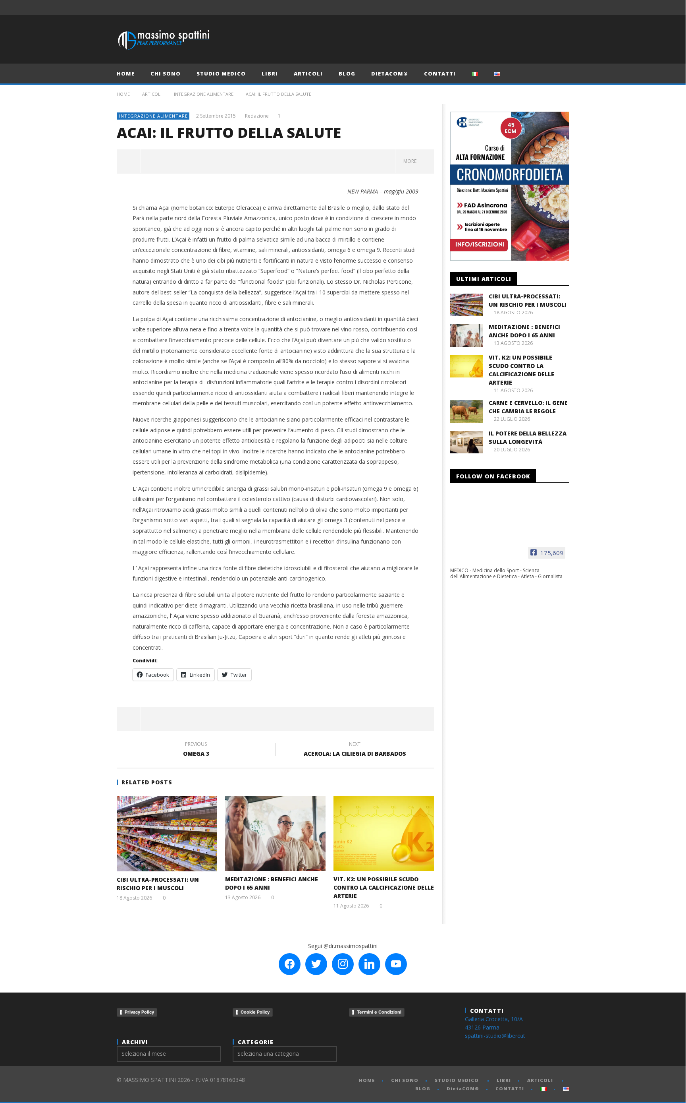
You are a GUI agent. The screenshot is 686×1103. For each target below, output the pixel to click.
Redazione (257, 116)
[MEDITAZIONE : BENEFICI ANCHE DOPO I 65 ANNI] (275, 833)
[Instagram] (562, 7)
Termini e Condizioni (379, 1012)
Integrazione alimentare (203, 94)
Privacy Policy (139, 1012)
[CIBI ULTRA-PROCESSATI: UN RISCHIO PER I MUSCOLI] (167, 833)
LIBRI (270, 73)
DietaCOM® (389, 73)
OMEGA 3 (196, 750)
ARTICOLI (308, 73)
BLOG (347, 73)
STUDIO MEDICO (221, 73)
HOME (126, 73)
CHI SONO (165, 73)
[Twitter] (532, 7)
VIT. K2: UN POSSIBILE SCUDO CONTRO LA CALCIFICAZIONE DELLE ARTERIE (383, 887)
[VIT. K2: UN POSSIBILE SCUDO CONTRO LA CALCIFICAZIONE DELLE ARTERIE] (383, 833)
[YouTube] (518, 7)
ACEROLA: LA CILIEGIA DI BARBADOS (355, 750)
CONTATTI (440, 73)
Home (123, 94)
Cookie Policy (255, 1012)
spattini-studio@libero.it (495, 1035)
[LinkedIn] (547, 7)
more (411, 161)
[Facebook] (503, 7)
